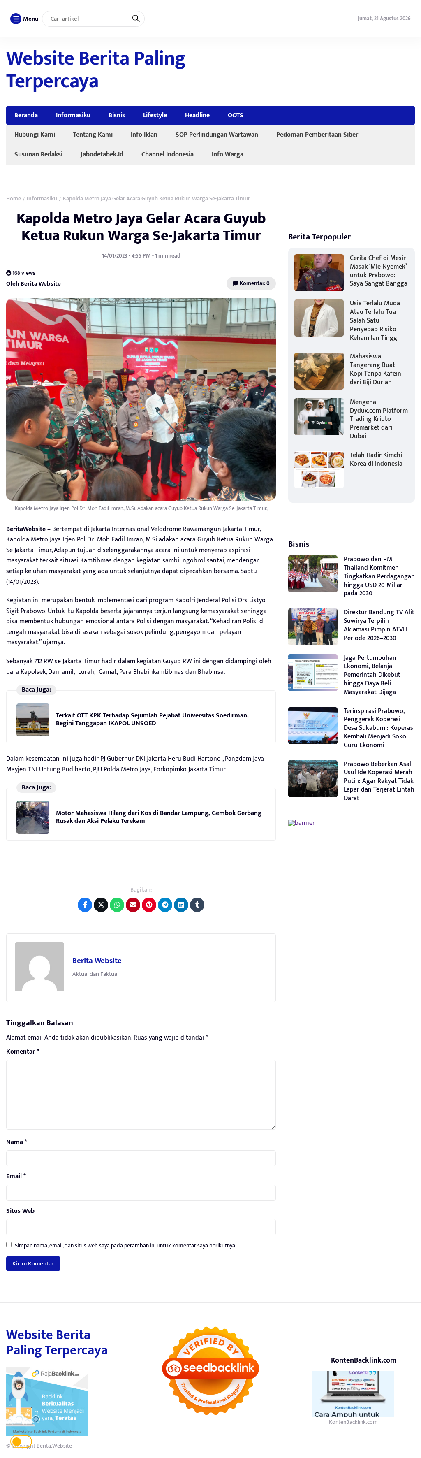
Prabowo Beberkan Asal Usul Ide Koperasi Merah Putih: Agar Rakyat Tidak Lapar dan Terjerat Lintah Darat (379, 781)
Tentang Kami (93, 134)
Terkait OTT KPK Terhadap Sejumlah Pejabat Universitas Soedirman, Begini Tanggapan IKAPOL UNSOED (152, 719)
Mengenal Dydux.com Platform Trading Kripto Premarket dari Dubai (379, 419)
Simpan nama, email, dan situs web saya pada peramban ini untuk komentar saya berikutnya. (125, 1245)
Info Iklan (144, 134)
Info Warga (227, 154)
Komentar (22, 1052)
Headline (197, 115)
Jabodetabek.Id (102, 154)
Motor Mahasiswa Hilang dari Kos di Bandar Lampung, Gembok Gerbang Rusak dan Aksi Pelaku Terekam (158, 817)
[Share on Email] (133, 905)
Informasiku (73, 115)
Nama (16, 1142)
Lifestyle (155, 115)
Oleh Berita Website (33, 284)
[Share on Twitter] (101, 905)
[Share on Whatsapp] (117, 905)
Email (16, 1176)
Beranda (26, 115)
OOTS (235, 115)
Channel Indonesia (167, 154)
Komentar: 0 (254, 283)
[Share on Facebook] (85, 905)
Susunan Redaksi (38, 154)
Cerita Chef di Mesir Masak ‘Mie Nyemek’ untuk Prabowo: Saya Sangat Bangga (378, 271)
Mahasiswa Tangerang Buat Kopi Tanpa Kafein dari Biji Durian (375, 369)
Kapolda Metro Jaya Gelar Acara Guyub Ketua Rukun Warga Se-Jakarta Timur (141, 227)
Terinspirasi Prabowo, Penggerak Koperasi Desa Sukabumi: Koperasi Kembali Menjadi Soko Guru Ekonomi (379, 728)
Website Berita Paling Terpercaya (96, 70)
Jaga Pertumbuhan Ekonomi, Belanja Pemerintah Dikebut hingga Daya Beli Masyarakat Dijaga (372, 675)
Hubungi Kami (34, 134)
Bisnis (117, 115)
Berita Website (97, 960)
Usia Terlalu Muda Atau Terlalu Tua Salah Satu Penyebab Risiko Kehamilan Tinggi (375, 320)
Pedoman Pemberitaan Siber (317, 134)
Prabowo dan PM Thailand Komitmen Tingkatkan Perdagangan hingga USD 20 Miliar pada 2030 (379, 576)
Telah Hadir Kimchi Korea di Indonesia (376, 459)
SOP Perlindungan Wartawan (217, 134)
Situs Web (20, 1211)
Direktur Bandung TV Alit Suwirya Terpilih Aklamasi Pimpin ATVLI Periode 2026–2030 (379, 625)
